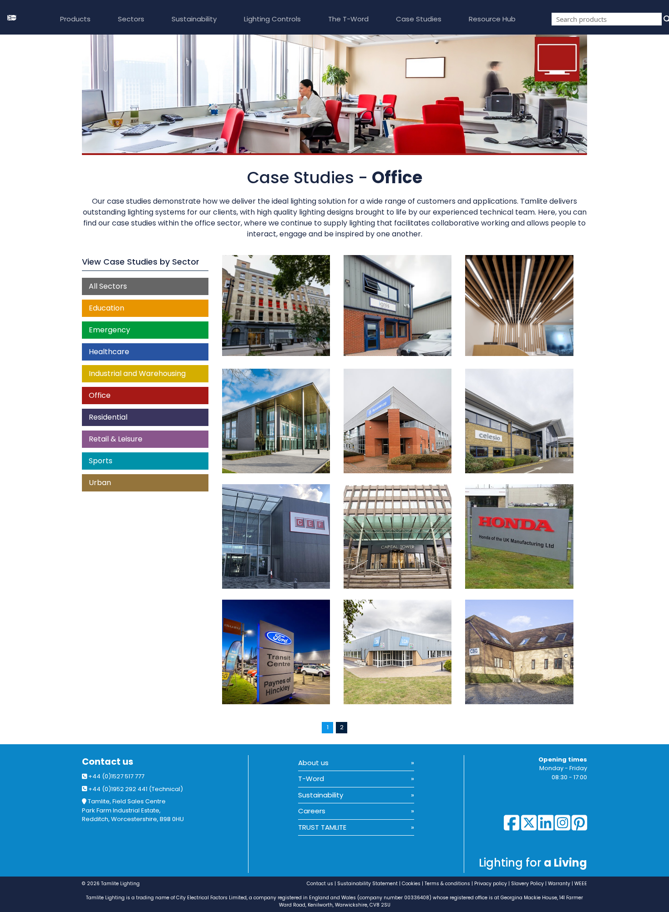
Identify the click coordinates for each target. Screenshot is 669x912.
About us (313, 762)
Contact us (107, 762)
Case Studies (418, 19)
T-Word (311, 778)
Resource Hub (492, 19)
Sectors (131, 19)
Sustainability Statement (367, 883)
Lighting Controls (272, 19)
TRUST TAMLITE (322, 827)
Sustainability (194, 19)
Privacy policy (490, 883)
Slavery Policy (527, 883)
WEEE (580, 883)
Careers (311, 811)
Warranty (559, 883)
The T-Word (348, 19)
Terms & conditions (447, 883)
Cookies (411, 883)
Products (75, 19)
